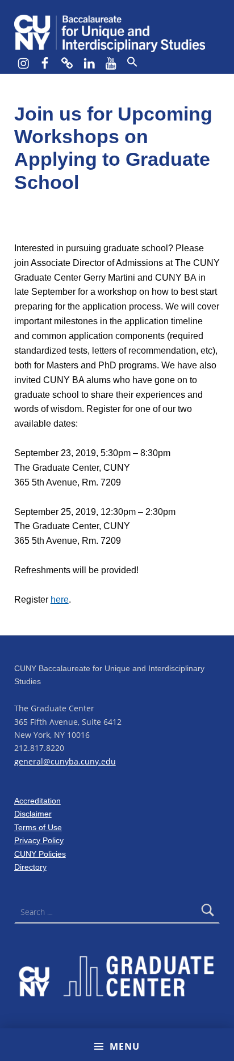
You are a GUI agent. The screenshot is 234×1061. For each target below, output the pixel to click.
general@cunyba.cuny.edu (65, 761)
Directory (30, 866)
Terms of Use (38, 827)
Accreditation (37, 800)
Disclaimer (33, 813)
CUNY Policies (40, 853)
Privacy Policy (39, 840)
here (60, 599)
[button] (132, 62)
